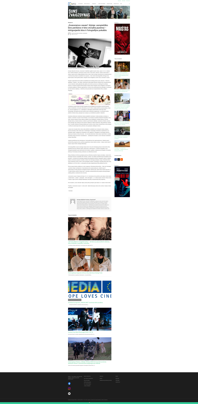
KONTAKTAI (128, 0)
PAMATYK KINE (109, 3)
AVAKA (101, 378)
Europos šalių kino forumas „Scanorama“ (86, 199)
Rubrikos (94, 3)
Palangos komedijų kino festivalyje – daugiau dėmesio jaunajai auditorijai (121, 149)
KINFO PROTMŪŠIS (101, 3)
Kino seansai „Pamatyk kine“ (88, 378)
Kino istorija (87, 3)
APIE (121, 3)
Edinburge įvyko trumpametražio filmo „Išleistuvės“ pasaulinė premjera (122, 137)
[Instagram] (118, 159)
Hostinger (72, 399)
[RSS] (121, 159)
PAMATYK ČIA (116, 3)
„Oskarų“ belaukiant (87, 385)
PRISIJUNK (123, 0)
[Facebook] (115, 159)
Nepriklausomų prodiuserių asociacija (106, 380)
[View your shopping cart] (127, 3)
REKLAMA (119, 0)
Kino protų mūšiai (87, 380)
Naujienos (70, 22)
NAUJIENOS (80, 3)
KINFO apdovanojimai (87, 382)
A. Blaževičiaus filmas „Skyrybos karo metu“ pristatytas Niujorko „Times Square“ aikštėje (121, 123)
